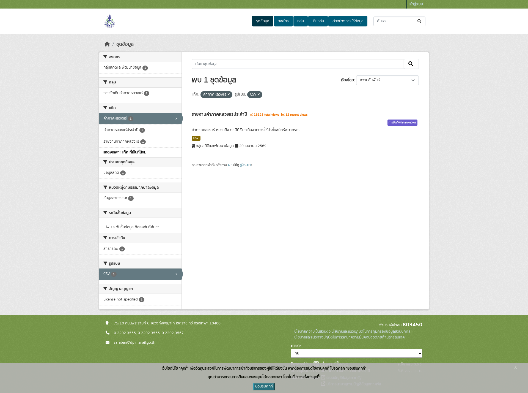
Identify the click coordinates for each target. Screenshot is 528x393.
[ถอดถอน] (229, 95)
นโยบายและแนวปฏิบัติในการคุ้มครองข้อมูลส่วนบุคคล (371, 331)
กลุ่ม (300, 21)
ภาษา (295, 346)
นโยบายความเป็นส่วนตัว (312, 331)
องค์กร (283, 21)
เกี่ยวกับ (318, 21)
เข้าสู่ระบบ (416, 4)
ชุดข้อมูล (262, 21)
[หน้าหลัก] (107, 44)
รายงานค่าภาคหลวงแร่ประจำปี (220, 114)
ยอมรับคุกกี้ (264, 386)
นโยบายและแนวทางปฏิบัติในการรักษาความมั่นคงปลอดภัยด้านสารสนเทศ (349, 337)
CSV (196, 138)
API (230, 164)
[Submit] (420, 21)
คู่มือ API (245, 164)
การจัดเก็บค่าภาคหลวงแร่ (402, 122)
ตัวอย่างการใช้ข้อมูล (348, 21)
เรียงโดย (347, 80)
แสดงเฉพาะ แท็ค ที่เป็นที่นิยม (124, 152)
